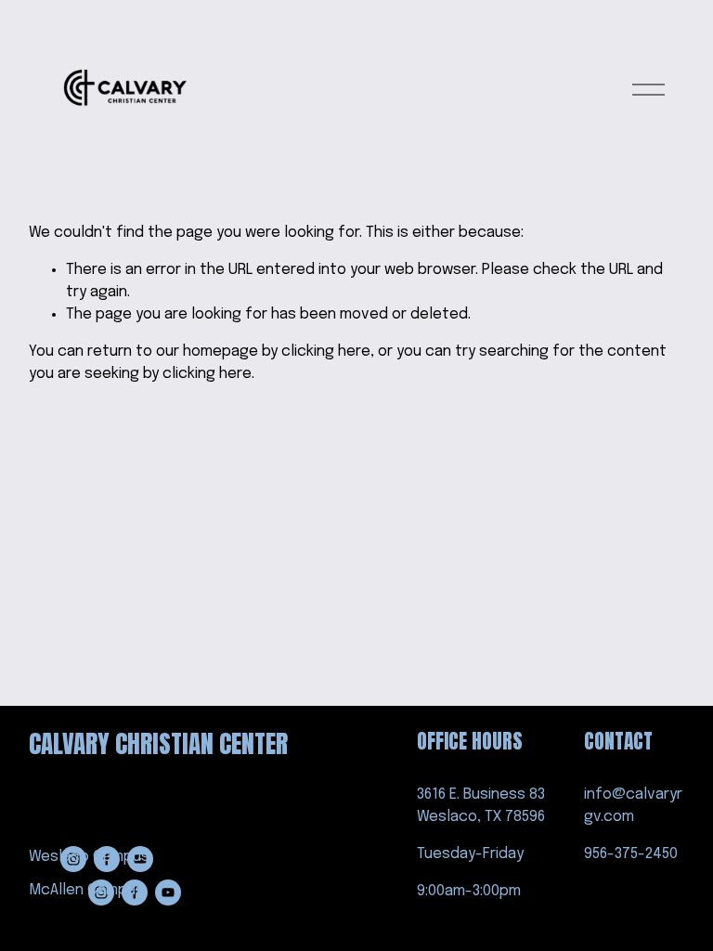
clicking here (325, 351)
